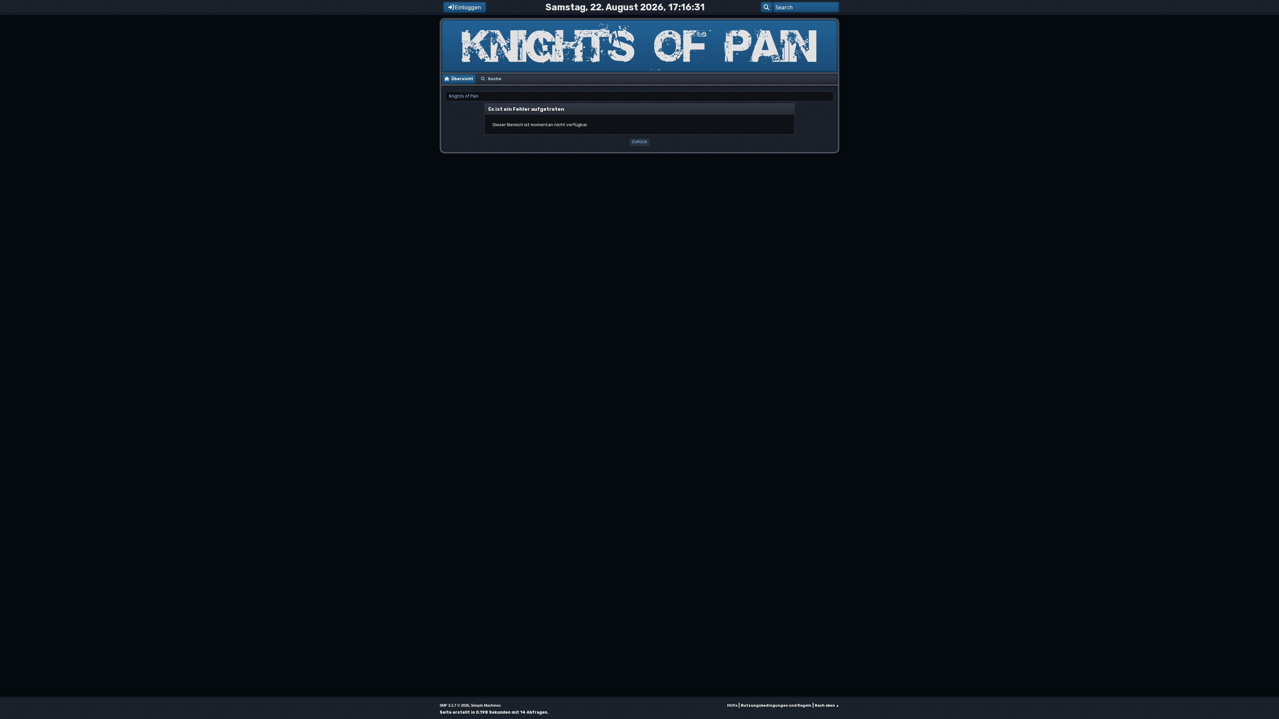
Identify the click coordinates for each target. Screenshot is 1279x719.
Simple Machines (486, 705)
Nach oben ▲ (827, 705)
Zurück (639, 142)
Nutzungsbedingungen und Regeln (776, 705)
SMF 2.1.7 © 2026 (454, 705)
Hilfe (732, 705)
